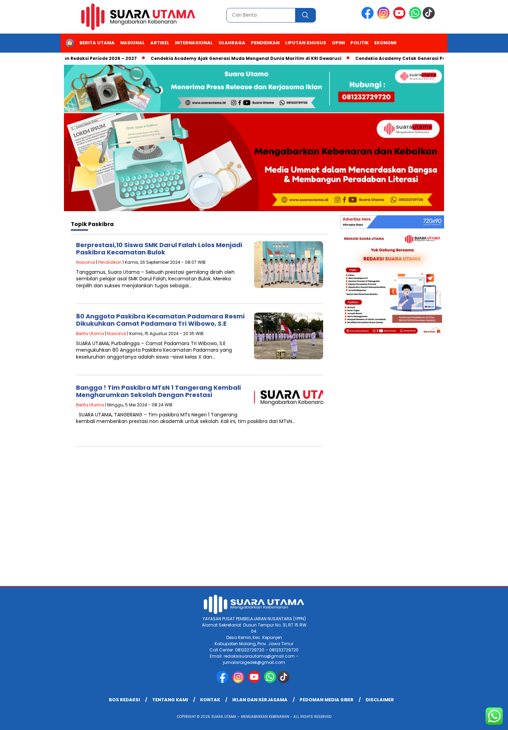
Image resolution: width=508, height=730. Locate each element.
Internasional (194, 42)
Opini (338, 42)
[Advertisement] (254, 530)
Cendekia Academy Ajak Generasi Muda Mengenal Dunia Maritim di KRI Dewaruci (233, 58)
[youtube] (400, 17)
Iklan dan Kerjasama (260, 699)
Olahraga (231, 42)
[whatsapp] (415, 17)
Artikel (159, 42)
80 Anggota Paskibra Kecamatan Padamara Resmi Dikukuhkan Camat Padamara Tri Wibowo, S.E (160, 320)
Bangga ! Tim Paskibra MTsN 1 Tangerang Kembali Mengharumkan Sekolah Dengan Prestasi (158, 391)
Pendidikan (265, 42)
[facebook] (368, 17)
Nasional (132, 42)
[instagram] (384, 17)
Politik (359, 42)
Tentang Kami (170, 699)
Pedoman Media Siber (327, 699)
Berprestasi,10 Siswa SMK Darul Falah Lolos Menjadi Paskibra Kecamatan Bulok (159, 249)
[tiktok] (430, 17)
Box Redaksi (124, 699)
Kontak (210, 699)
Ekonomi (385, 42)
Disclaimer (380, 699)
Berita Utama (97, 42)
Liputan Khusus (305, 42)
